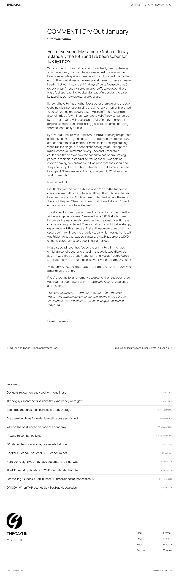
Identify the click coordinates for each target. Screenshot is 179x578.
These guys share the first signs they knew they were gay (44, 401)
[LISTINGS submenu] (141, 4)
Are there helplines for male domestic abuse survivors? (42, 418)
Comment (67, 38)
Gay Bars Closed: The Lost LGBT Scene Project (37, 453)
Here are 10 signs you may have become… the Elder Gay (42, 461)
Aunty (58, 38)
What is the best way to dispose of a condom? (36, 427)
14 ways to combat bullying (24, 435)
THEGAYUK (14, 5)
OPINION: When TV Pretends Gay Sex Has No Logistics (42, 487)
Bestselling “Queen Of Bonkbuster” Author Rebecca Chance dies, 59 (51, 479)
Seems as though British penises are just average (39, 409)
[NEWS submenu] (163, 4)
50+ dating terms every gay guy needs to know (37, 444)
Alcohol (52, 321)
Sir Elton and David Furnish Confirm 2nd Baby (34, 347)
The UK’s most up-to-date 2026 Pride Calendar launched (43, 470)
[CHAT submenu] (152, 4)
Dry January (63, 321)
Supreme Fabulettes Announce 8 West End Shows (142, 347)
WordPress (168, 570)
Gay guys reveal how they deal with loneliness (36, 392)
